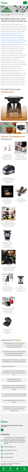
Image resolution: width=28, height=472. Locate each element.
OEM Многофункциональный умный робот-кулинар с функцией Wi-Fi (13, 35)
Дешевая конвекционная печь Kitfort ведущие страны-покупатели (12, 38)
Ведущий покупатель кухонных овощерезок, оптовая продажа (14, 361)
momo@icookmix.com (10, 450)
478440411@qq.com (10, 446)
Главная (2, 14)
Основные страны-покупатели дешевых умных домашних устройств (14, 408)
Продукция (10, 470)
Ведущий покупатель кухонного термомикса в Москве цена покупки (14, 42)
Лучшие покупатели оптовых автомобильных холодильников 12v (14, 372)
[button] (24, 107)
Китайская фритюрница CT (9, 33)
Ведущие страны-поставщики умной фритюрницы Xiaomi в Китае (14, 387)
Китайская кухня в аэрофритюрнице (14, 380)
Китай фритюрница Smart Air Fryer (14, 401)
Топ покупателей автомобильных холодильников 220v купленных (14, 395)
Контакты (24, 470)
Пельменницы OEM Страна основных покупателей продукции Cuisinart (14, 345)
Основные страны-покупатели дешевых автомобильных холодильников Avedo (14, 353)
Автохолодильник (8, 366)
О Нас (17, 470)
